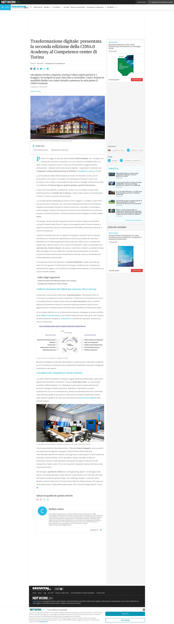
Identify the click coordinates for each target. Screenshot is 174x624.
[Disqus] (67, 562)
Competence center (85, 171)
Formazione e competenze (55, 63)
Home (32, 63)
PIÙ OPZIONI (125, 620)
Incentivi (66, 7)
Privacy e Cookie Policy (62, 593)
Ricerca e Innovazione (78, 7)
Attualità (40, 63)
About (34, 593)
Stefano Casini (35, 91)
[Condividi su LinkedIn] (34, 68)
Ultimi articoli (38, 7)
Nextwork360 (37, 601)
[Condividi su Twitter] (37, 68)
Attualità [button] (46, 7)
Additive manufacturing (50, 315)
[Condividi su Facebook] (31, 68)
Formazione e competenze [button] (95, 7)
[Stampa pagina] (47, 68)
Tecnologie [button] (56, 7)
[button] (5, 7)
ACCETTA (125, 614)
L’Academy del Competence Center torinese (52, 284)
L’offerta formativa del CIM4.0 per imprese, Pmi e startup (56, 281)
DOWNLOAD (136, 80)
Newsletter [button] (110, 7)
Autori (40, 593)
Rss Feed (50, 593)
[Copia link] (44, 68)
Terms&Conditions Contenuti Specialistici (83, 593)
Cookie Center (100, 593)
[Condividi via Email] (41, 68)
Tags (44, 593)
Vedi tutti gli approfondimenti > (134, 220)
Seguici (58, 589)
